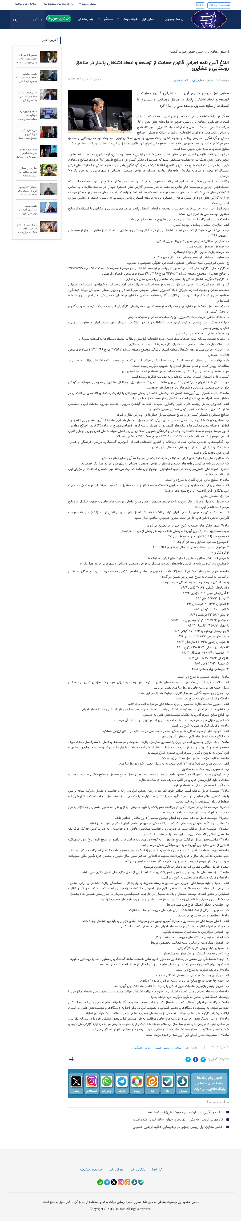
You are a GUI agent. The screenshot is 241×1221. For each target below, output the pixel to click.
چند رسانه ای (85, 19)
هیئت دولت (130, 19)
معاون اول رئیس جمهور (168, 1048)
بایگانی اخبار (137, 1169)
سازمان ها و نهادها (25, 4)
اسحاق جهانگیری (142, 1048)
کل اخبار (156, 1169)
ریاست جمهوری (173, 19)
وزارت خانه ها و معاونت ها (58, 4)
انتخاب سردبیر (181, 80)
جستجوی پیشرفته (91, 1169)
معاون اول (148, 19)
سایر (210, 80)
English (200, 5)
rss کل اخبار (116, 1169)
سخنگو (108, 19)
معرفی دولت (88, 4)
